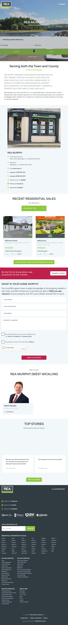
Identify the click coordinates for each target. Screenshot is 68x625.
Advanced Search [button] (33, 56)
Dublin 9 (24, 542)
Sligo (52, 551)
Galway (33, 546)
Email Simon (10, 412)
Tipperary (4, 553)
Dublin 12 (53, 542)
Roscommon (44, 551)
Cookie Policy (24, 618)
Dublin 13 (4, 544)
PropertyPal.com (40, 621)
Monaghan (24, 551)
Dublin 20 (4, 546)
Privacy (45, 618)
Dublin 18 (53, 544)
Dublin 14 (14, 544)
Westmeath (24, 553)
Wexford (34, 553)
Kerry (42, 546)
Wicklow (43, 553)
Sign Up (30, 528)
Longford (43, 549)
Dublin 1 (53, 538)
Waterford (14, 553)
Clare (23, 538)
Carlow (3, 538)
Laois (13, 549)
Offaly (33, 551)
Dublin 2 (4, 540)
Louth (52, 549)
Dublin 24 (24, 546)
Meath (13, 551)
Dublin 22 (14, 546)
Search (16, 52)
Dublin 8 (14, 542)
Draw (51, 52)
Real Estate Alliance (36, 614)
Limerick (34, 549)
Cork (33, 538)
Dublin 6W (53, 540)
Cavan (13, 538)
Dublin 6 (43, 540)
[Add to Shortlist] (29, 219)
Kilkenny (4, 549)
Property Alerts (58, 273)
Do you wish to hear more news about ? (19, 342)
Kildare (53, 546)
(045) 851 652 (17, 172)
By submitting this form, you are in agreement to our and (20, 335)
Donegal (43, 538)
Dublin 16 (34, 544)
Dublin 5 (33, 540)
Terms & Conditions (35, 618)
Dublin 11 (43, 542)
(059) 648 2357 (18, 176)
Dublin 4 (24, 540)
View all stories (34, 479)
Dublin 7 (4, 542)
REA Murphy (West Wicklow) (13, 39)
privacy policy (27, 336)
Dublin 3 (14, 540)
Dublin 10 (34, 542)
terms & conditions (14, 336)
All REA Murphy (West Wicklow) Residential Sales (34, 262)
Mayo (3, 551)
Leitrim (23, 549)
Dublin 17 (43, 544)
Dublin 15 (24, 544)
